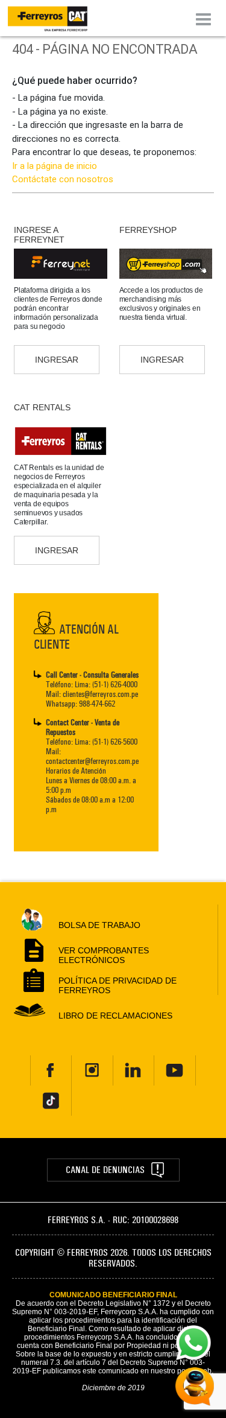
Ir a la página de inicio (54, 166)
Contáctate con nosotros (62, 179)
